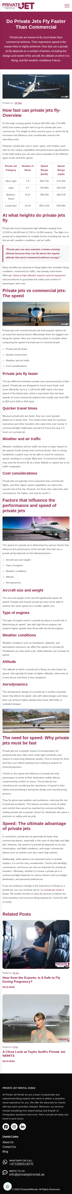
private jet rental (53, 889)
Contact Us (9, 1146)
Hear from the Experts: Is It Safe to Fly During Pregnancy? (31, 979)
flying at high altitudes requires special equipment (39, 275)
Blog (5, 1151)
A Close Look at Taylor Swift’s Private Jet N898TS (34, 1053)
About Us (8, 1142)
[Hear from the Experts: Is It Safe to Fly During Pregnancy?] (36, 944)
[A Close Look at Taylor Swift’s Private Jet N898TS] (36, 1018)
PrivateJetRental (29, 1189)
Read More (9, 987)
